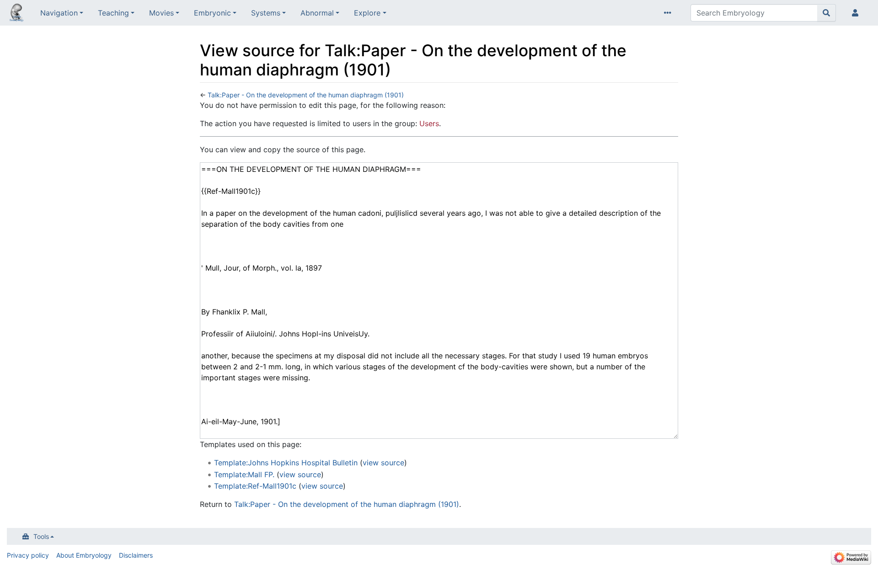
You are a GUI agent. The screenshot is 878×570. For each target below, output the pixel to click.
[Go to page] (826, 12)
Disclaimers (136, 555)
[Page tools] (669, 13)
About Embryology (84, 555)
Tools (41, 536)
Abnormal (317, 12)
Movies (161, 12)
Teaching (113, 12)
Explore (367, 12)
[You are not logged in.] (857, 13)
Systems (265, 12)
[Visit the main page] (16, 13)
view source (383, 462)
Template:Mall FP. (244, 474)
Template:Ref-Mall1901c (255, 485)
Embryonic (212, 12)
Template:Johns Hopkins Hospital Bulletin (286, 462)
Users (429, 123)
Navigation (59, 12)
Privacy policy (28, 555)
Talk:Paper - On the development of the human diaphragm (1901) (306, 95)
